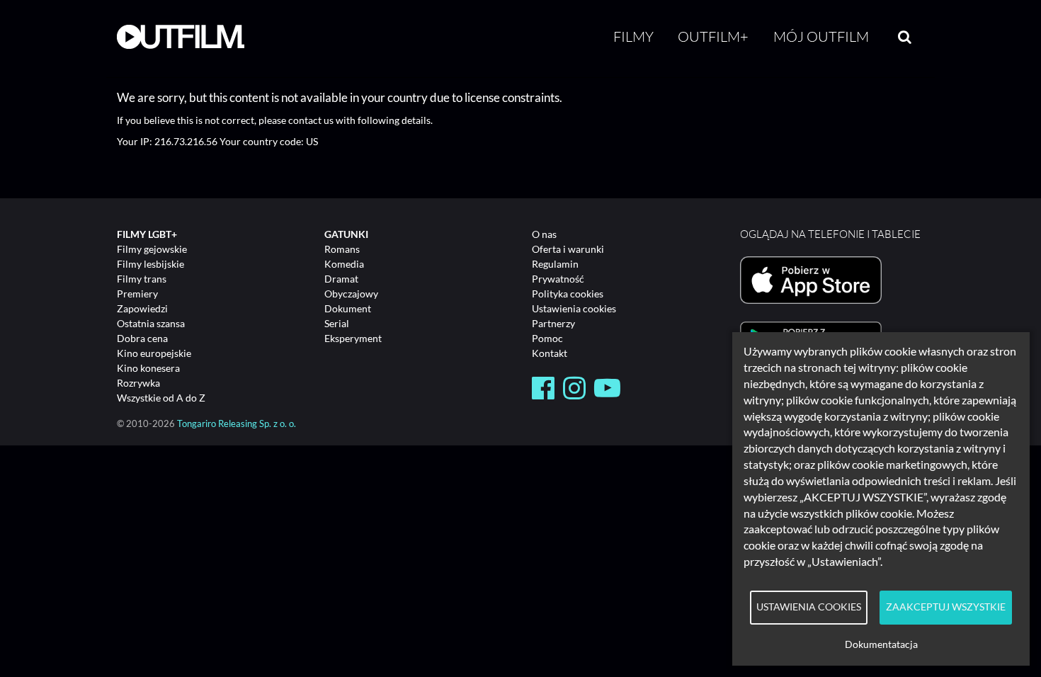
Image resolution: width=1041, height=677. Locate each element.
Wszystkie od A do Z (161, 398)
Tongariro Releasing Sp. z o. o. (236, 424)
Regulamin (555, 264)
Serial (336, 323)
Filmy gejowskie (152, 249)
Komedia (344, 264)
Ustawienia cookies (574, 308)
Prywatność (558, 279)
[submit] (904, 37)
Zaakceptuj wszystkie (946, 607)
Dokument (347, 308)
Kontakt (549, 353)
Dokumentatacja (881, 644)
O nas (544, 234)
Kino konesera (148, 368)
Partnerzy (553, 323)
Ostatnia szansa (151, 323)
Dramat (341, 279)
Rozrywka (138, 383)
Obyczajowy (351, 294)
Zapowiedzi (142, 308)
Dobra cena (142, 338)
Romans (342, 249)
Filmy (633, 36)
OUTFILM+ (713, 36)
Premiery (137, 294)
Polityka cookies (567, 294)
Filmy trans (141, 279)
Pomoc (547, 338)
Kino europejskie (154, 353)
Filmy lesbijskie (150, 264)
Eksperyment (353, 338)
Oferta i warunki (568, 249)
